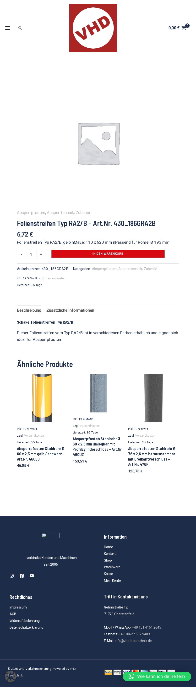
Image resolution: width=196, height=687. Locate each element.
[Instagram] (12, 576)
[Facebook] (22, 576)
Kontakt (110, 554)
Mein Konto (112, 580)
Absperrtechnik (60, 212)
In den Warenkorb (108, 253)
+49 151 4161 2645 (146, 627)
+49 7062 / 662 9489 (134, 634)
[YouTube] (32, 576)
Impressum (18, 607)
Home (108, 547)
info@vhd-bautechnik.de (133, 641)
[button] (20, 28)
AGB (13, 614)
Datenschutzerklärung (26, 627)
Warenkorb (112, 567)
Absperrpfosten (31, 212)
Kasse (108, 574)
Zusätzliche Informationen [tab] (70, 310)
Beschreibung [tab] (29, 310)
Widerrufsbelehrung (25, 621)
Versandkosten (55, 278)
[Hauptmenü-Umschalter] (7, 28)
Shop (108, 560)
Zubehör (83, 212)
